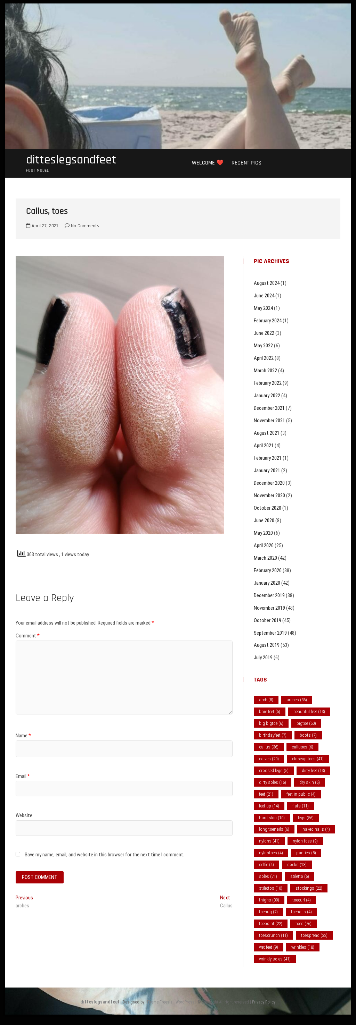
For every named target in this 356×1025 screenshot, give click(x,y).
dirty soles (272, 782)
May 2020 (263, 533)
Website (24, 815)
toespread (314, 935)
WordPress (185, 1002)
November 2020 (269, 495)
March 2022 (265, 370)
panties (306, 852)
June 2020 (264, 520)
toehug (268, 911)
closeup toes (308, 758)
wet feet (268, 947)
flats (300, 805)
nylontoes (271, 852)
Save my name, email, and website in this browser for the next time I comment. (104, 855)
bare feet (269, 711)
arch (266, 699)
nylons (269, 841)
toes (304, 923)
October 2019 (267, 620)
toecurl (301, 900)
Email (23, 776)
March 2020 (265, 558)
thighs (269, 900)
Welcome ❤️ (208, 163)
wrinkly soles (275, 959)
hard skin (272, 817)
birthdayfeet (272, 735)
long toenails (274, 829)
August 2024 (267, 283)
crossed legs (274, 770)
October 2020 (267, 508)
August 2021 (267, 433)
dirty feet (313, 770)
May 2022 (263, 345)
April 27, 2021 (44, 226)
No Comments (84, 226)
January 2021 (267, 470)
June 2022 (264, 333)
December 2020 (269, 483)
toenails (301, 911)
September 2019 (270, 633)
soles (268, 876)
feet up (269, 805)
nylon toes (305, 841)
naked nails (316, 829)
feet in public (301, 794)
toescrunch (273, 935)
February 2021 (268, 458)
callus (268, 746)
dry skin (309, 782)
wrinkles (302, 947)
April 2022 (264, 358)
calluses (302, 746)
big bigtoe (271, 723)
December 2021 (269, 408)
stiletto (299, 876)
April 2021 (264, 445)
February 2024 (268, 320)
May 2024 (263, 308)
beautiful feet (309, 711)
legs (306, 817)
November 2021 (269, 420)
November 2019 (269, 608)
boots (308, 735)
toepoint (270, 923)
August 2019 (267, 645)
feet (266, 794)
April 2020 (264, 545)
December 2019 (269, 595)
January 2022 (267, 395)
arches (296, 699)
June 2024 (264, 296)
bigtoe (306, 723)
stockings (309, 888)
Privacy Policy (263, 1002)
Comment (28, 636)
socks (297, 864)
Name (23, 735)
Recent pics (246, 163)
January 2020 (267, 583)
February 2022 (268, 383)
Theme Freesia (159, 1002)
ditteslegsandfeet (71, 160)
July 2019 (263, 657)
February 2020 (268, 570)
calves (269, 758)
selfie (266, 864)
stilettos (270, 888)
